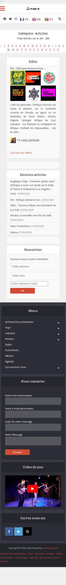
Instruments (12, 350)
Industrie (10, 333)
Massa (14, 232)
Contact (4, 561)
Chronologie (21, 557)
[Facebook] (9, 531)
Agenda (9, 361)
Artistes (9, 338)
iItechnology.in (50, 548)
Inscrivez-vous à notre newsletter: (29, 259)
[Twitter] (18, 531)
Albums (9, 355)
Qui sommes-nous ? (50, 557)
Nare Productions (20, 226)
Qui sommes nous (15, 367)
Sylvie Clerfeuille (30, 140)
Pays (8, 327)
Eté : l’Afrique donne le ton (28, 68)
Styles (8, 344)
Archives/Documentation (19, 322)
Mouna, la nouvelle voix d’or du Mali (30, 215)
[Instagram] (27, 531)
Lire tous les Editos (21, 152)
